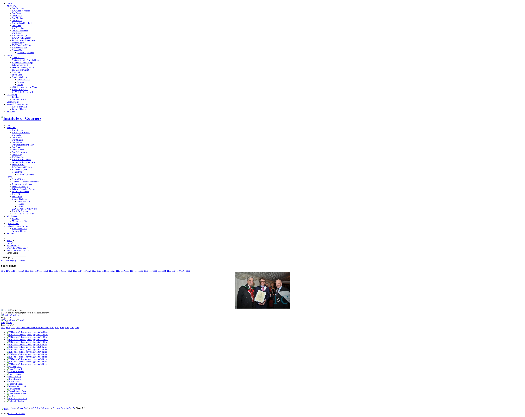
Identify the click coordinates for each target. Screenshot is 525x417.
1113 (146, 271)
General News (18, 57)
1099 (13, 327)
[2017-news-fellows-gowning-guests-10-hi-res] (27, 342)
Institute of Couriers (16, 413)
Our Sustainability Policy (23, 23)
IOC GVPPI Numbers (21, 38)
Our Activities (18, 28)
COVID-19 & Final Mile (23, 92)
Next (3, 322)
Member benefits (19, 99)
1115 (137, 271)
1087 (72, 327)
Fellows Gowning (20, 65)
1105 (183, 271)
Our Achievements (20, 30)
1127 (80, 271)
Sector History (18, 43)
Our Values (17, 20)
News (9, 55)
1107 (174, 271)
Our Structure (18, 8)
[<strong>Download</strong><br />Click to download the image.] (21, 320)
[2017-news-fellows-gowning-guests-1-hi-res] (27, 364)
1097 (23, 327)
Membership (12, 94)
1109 (164, 271)
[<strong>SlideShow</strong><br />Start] (4, 310)
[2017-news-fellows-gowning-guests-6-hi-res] (27, 352)
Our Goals (16, 25)
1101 (3, 327)
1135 (41, 271)
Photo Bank (17, 75)
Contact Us (17, 50)
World (20, 84)
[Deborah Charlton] (15, 401)
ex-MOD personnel (26, 52)
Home (9, 3)
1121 (108, 271)
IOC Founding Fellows (22, 45)
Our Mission (17, 18)
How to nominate (19, 107)
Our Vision (17, 15)
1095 (32, 327)
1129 (70, 271)
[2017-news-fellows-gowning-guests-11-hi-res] (27, 339)
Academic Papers (19, 48)
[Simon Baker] (262, 308)
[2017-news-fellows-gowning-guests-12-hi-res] (27, 337)
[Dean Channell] (14, 369)
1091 (52, 327)
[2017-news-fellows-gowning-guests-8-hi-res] (27, 347)
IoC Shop (11, 112)
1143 (3, 271)
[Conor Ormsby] (14, 374)
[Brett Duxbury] (14, 376)
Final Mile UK (24, 80)
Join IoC (15, 97)
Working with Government (23, 40)
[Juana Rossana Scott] (16, 391)
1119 (118, 271)
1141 (13, 271)
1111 (155, 271)
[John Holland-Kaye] (16, 394)
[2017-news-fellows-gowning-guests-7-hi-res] (27, 349)
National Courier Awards (17, 104)
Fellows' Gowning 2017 (63, 408)
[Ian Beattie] (12, 396)
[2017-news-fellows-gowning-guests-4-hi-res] (27, 357)
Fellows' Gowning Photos (23, 67)
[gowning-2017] (14, 366)
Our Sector (16, 13)
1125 (89, 271)
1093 (42, 327)
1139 (22, 271)
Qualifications (13, 102)
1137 (32, 271)
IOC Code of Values (21, 11)
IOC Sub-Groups (19, 35)
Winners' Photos (19, 109)
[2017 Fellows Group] (17, 398)
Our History (17, 33)
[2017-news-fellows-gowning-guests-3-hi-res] (27, 359)
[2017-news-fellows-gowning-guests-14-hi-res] (27, 332)
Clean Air (16, 72)
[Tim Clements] (14, 379)
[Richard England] (15, 384)
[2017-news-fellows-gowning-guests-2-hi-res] (27, 362)
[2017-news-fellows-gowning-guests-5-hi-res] (27, 354)
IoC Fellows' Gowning (41, 408)
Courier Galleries (19, 77)
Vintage (21, 82)
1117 (127, 271)
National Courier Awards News (25, 60)
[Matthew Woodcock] (16, 386)
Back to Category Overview (13, 260)
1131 (61, 271)
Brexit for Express (20, 89)
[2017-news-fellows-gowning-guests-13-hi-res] (27, 334)
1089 (62, 327)
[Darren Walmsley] (15, 371)
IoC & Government (20, 70)
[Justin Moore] (13, 389)
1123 (99, 271)
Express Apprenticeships (22, 62)
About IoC (11, 6)
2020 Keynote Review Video (24, 87)
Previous (15, 315)
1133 (51, 271)
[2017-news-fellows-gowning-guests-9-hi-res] (27, 344)
